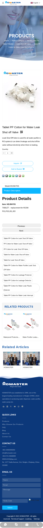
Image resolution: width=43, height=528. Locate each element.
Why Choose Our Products (12, 424)
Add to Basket (16, 169)
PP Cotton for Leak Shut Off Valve (16, 249)
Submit (9, 507)
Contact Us (6, 436)
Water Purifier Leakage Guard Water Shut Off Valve (31, 337)
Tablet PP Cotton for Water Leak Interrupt (18, 295)
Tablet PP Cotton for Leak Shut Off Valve (18, 238)
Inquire (16, 163)
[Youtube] (14, 406)
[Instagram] (18, 406)
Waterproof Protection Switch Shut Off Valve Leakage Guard (11, 337)
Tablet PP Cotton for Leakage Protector (18, 275)
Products (5, 421)
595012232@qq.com (9, 459)
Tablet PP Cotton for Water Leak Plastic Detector (18, 288)
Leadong (28, 519)
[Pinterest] (22, 406)
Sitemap (37, 519)
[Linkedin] (7, 406)
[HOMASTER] (12, 358)
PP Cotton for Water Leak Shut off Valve (18, 244)
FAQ (4, 427)
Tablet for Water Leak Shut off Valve (16, 255)
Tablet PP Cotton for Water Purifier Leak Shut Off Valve (20, 267)
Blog (4, 430)
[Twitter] (11, 406)
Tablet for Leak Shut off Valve (14, 260)
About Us (5, 433)
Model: (7, 186)
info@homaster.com (9, 453)
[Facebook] (3, 406)
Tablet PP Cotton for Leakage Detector (17, 280)
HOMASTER (8, 367)
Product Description (12, 191)
